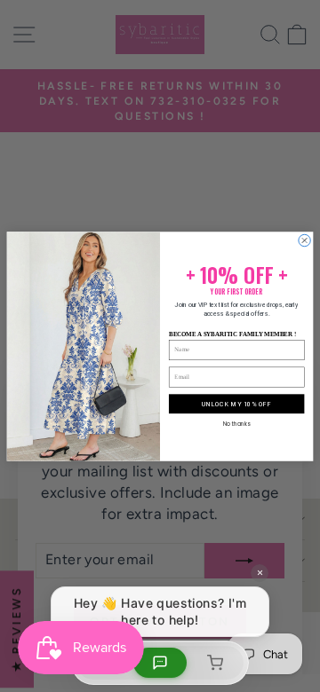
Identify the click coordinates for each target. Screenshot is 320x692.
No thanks (236, 424)
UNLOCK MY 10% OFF (236, 403)
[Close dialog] (304, 240)
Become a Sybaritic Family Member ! (232, 333)
